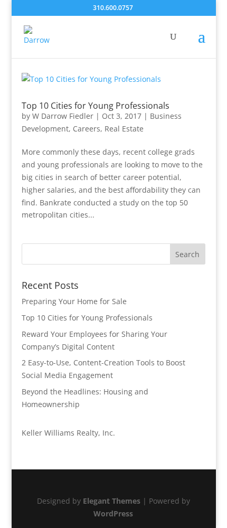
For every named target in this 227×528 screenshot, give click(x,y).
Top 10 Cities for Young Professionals (95, 105)
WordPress (113, 513)
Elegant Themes (111, 501)
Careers (86, 129)
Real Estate (124, 129)
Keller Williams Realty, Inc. (68, 433)
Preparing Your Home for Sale (74, 301)
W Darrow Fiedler (62, 116)
